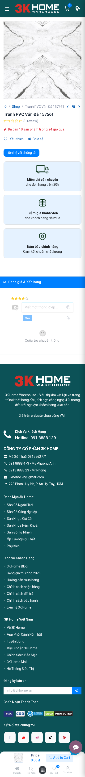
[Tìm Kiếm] (31, 769)
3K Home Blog (17, 566)
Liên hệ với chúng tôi (21, 153)
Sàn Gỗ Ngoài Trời (20, 505)
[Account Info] (67, 768)
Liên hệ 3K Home (19, 607)
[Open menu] (42, 770)
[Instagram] (37, 737)
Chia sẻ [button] (38, 139)
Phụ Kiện (13, 546)
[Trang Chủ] (17, 769)
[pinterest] (64, 737)
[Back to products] (73, 107)
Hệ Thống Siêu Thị (20, 669)
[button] (76, 691)
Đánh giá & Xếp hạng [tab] (24, 282)
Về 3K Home (16, 628)
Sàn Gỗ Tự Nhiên (19, 532)
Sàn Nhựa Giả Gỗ (19, 519)
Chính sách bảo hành (22, 600)
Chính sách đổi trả (20, 594)
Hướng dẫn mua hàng (23, 580)
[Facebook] (10, 737)
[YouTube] (23, 737)
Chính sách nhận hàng (23, 587)
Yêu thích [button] (16, 139)
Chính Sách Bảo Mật (22, 655)
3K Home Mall (17, 662)
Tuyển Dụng (15, 641)
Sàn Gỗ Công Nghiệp (22, 512)
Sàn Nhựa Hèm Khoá (22, 525)
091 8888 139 (43, 438)
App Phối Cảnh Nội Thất (24, 634)
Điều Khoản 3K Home (22, 648)
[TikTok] (50, 737)
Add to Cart (61, 758)
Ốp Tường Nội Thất (21, 539)
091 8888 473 (19, 463)
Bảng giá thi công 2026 (24, 573)
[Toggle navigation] (7, 8)
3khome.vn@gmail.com (26, 477)
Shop (16, 107)
